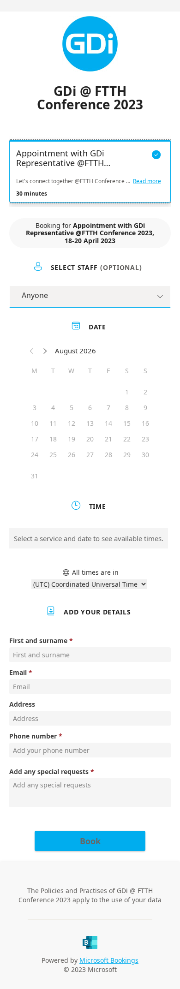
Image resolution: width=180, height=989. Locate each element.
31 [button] (34, 475)
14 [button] (108, 423)
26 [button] (71, 454)
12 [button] (71, 423)
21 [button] (108, 439)
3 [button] (34, 407)
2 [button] (145, 391)
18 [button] (53, 439)
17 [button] (34, 439)
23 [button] (145, 439)
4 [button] (53, 407)
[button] (31, 351)
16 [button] (145, 423)
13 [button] (90, 423)
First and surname (38, 640)
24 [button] (34, 454)
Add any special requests (49, 771)
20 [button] (90, 439)
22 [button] (127, 439)
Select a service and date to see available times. (88, 538)
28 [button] (108, 454)
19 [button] (71, 439)
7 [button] (108, 407)
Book (90, 840)
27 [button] (90, 454)
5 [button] (71, 407)
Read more (147, 181)
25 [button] (53, 454)
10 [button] (34, 423)
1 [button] (127, 391)
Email (18, 672)
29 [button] (127, 454)
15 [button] (127, 423)
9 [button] (145, 407)
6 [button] (90, 407)
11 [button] (53, 423)
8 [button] (127, 407)
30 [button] (145, 454)
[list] (90, 173)
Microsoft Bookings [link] (108, 960)
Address (22, 704)
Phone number (33, 736)
